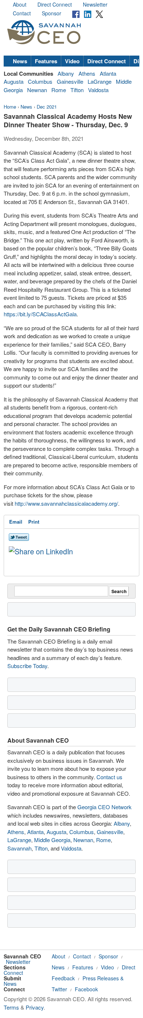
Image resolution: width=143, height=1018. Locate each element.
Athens (86, 73)
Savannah (19, 848)
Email (15, 521)
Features (46, 61)
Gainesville (70, 81)
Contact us (109, 777)
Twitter (59, 989)
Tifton (77, 90)
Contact (22, 13)
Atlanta (108, 73)
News (20, 61)
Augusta (13, 81)
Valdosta (98, 90)
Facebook (86, 989)
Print (33, 521)
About (19, 4)
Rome (58, 90)
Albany (66, 73)
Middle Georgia (52, 840)
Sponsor (51, 13)
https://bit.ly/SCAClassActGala (40, 314)
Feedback (63, 978)
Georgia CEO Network (104, 807)
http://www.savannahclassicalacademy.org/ (66, 503)
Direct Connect (54, 4)
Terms (11, 1007)
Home (10, 106)
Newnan (37, 90)
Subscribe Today (27, 666)
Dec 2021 (47, 106)
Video (72, 61)
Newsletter (95, 4)
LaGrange (99, 81)
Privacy (35, 1007)
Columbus (40, 81)
